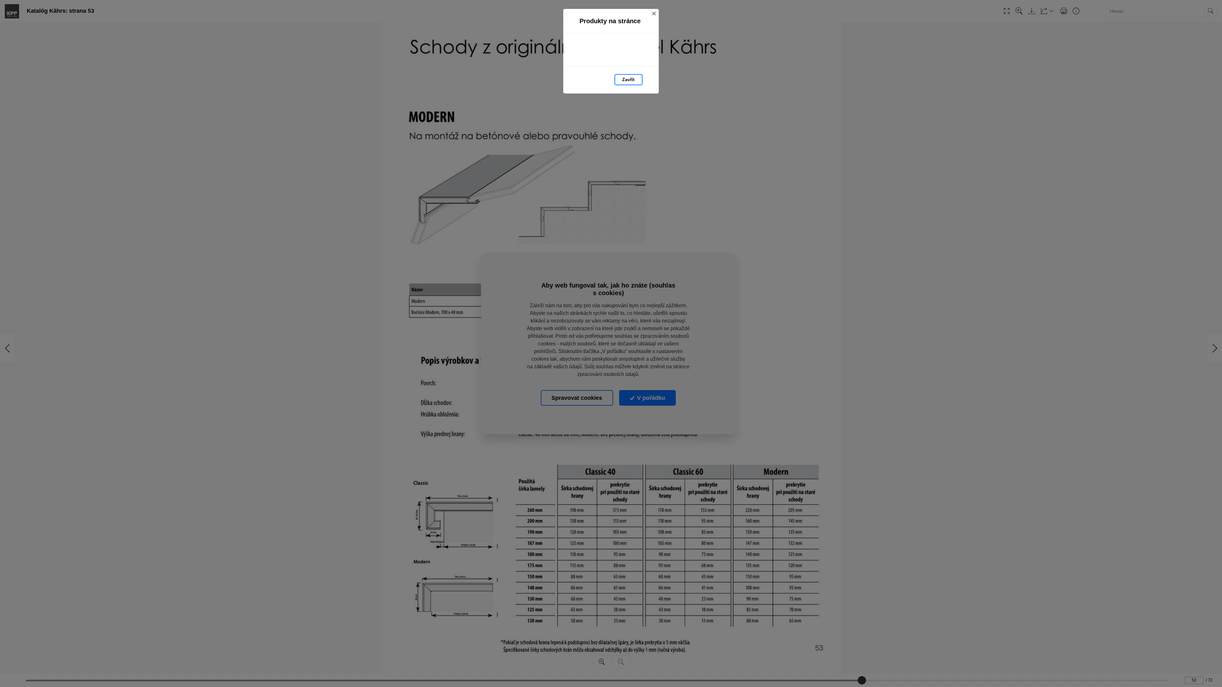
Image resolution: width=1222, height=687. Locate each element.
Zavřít (628, 79)
